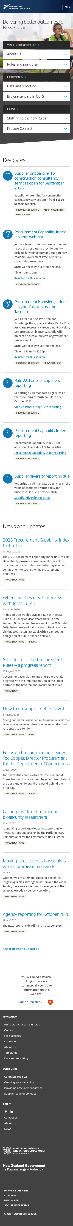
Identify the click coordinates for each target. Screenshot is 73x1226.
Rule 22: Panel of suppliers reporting (37, 407)
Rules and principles (22, 64)
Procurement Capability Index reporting (40, 452)
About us (14, 54)
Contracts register (15, 1076)
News (7, 1128)
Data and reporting (21, 86)
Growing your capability (19, 1082)
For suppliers (12, 1035)
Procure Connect (19, 129)
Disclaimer (11, 1200)
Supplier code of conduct (20, 1093)
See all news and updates (20, 949)
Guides (8, 1030)
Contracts (10, 1041)
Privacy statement (16, 1190)
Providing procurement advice (23, 1088)
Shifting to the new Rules (26, 118)
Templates (10, 1052)
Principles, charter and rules (22, 1024)
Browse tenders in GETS (25, 96)
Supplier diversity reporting (32, 497)
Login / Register (30, 1002)
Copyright (11, 1195)
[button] (68, 7)
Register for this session (29, 278)
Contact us (11, 1117)
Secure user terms (16, 1205)
